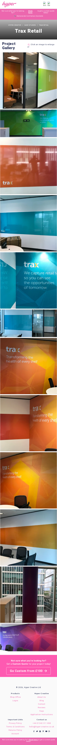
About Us (41, 697)
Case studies (30, 25)
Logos (15, 701)
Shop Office (15, 697)
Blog (42, 701)
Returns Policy (15, 730)
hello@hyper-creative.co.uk (41, 727)
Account (15, 734)
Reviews (41, 708)
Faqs (41, 711)
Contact (41, 704)
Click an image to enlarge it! (40, 46)
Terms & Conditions (15, 727)
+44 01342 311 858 (42, 723)
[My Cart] (49, 4)
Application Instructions (42, 715)
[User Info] (44, 4)
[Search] (40, 4)
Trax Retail (44, 25)
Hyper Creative (14, 25)
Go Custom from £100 (26, 671)
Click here (30, 11)
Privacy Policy (15, 723)
